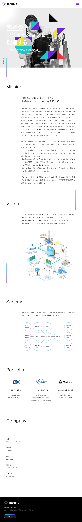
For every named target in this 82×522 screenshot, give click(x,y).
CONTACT (10, 516)
